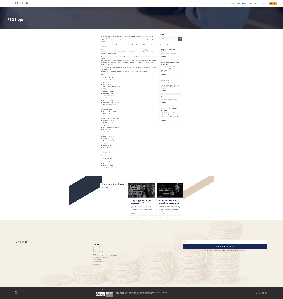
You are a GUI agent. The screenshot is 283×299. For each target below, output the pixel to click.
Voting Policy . (155, 293)
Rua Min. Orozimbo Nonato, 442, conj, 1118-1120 (105, 256)
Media (256, 3)
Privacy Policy (99, 289)
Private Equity (165, 80)
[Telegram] (265, 293)
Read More (163, 56)
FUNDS (238, 3)
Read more (105, 187)
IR (259, 3)
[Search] (180, 39)
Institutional (231, 3)
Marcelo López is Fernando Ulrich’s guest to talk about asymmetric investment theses (169, 202)
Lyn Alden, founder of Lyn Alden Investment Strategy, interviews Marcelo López (141, 202)
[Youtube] (262, 293)
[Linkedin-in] (256, 293)
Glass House (165, 97)
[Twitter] (259, 293)
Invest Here (273, 3)
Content (244, 3)
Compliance (264, 3)
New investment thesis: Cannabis (113, 184)
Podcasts (250, 3)
